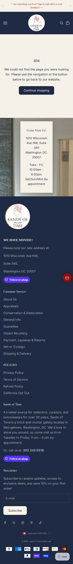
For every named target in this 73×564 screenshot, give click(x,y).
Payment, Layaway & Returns (24, 340)
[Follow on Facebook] (5, 522)
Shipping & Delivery (17, 353)
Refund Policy (13, 386)
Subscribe (15, 510)
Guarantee (10, 326)
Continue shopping (36, 90)
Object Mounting (15, 333)
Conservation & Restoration (23, 313)
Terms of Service (15, 379)
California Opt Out (16, 393)
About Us (10, 299)
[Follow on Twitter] (14, 522)
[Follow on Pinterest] (31, 522)
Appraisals (11, 306)
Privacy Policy (13, 372)
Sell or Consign (14, 347)
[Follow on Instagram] (22, 522)
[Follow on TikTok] (40, 522)
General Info (12, 319)
